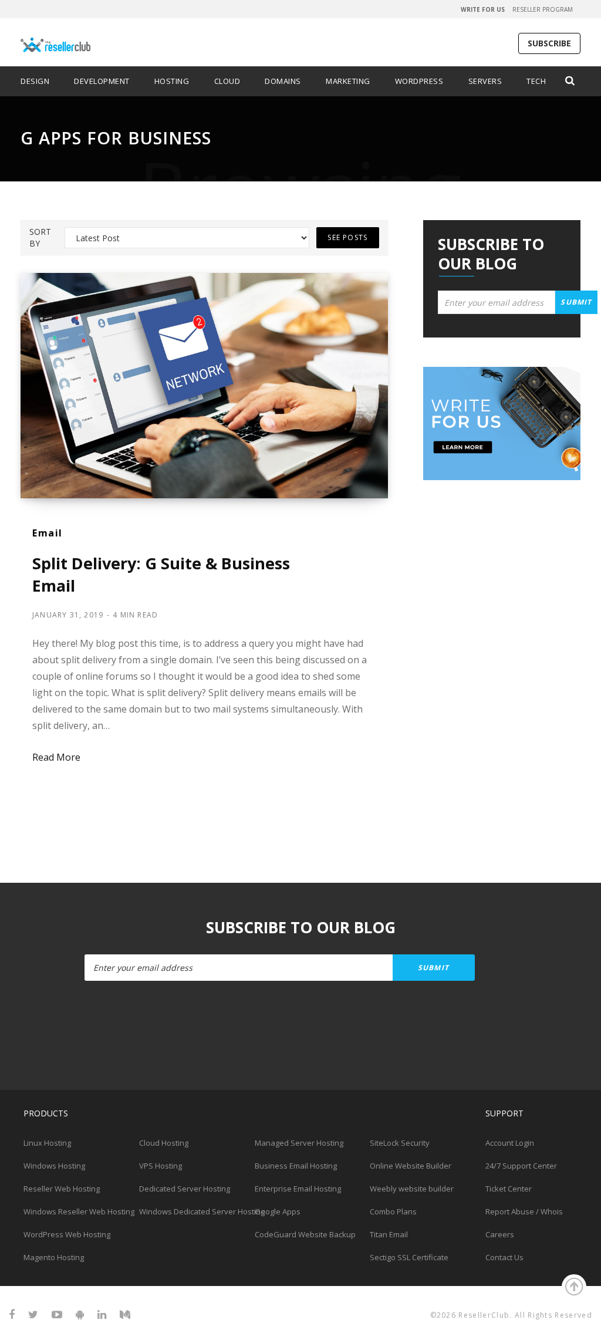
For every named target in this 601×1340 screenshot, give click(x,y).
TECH (536, 81)
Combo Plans (393, 1211)
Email (47, 532)
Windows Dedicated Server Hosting (202, 1211)
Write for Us (483, 9)
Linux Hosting (47, 1143)
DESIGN (35, 81)
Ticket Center (508, 1188)
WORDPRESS (419, 81)
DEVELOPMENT (102, 81)
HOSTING (172, 81)
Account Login (509, 1143)
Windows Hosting (54, 1165)
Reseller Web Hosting (61, 1188)
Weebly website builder (412, 1188)
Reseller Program (542, 9)
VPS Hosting (160, 1165)
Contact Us (504, 1257)
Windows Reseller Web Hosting (78, 1211)
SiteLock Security (400, 1143)
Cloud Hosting (163, 1143)
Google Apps (277, 1211)
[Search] (570, 81)
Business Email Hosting (296, 1165)
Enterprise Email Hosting (298, 1188)
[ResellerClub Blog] (84, 38)
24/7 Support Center (521, 1165)
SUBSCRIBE (549, 43)
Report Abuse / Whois (524, 1211)
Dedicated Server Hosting (184, 1188)
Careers (499, 1234)
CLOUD (227, 81)
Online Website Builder (410, 1165)
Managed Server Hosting (299, 1143)
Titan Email (389, 1234)
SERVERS (485, 81)
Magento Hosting (53, 1257)
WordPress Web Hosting (66, 1234)
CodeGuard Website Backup (305, 1234)
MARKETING (348, 81)
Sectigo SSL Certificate (409, 1257)
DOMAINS (283, 81)
